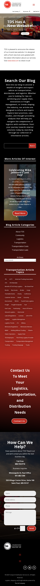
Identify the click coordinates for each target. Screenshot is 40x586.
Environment (8, 301)
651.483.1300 (20, 476)
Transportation (20, 242)
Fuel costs (8, 308)
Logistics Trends (9, 323)
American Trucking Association (24, 279)
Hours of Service (27, 308)
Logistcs (7, 319)
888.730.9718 (20, 464)
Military (23, 323)
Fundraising (16, 308)
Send (31, 528)
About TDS (23, 30)
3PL (6, 279)
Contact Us (19, 421)
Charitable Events (10, 294)
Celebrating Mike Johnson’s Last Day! (20, 172)
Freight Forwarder (16, 305)
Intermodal (21, 312)
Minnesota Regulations (11, 327)
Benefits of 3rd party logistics (13, 286)
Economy (26, 297)
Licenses (21, 316)
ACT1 (11, 279)
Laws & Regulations (10, 316)
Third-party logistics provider (24, 338)
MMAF (6, 330)
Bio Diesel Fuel (29, 286)
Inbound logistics (10, 312)
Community (20, 235)
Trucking (7, 345)
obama (30, 330)
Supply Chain (21, 334)
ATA (6, 283)
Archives (20, 257)
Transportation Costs (20, 246)
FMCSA (17, 301)
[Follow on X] (34, 567)
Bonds (7, 290)
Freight (7, 305)
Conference (27, 294)
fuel (25, 305)
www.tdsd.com (13, 61)
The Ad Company (20, 583)
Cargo (28, 290)
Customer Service (10, 297)
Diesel (19, 297)
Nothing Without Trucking (18, 330)
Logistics (20, 239)
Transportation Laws (20, 250)
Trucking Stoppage (17, 345)
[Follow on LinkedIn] (29, 567)
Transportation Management (24, 341)
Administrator (15, 179)
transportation (9, 341)
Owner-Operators (10, 334)
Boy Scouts (14, 290)
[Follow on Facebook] (25, 567)
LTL (18, 323)
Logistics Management (18, 319)
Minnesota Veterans (26, 327)
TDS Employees (9, 338)
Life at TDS (29, 316)
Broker (22, 290)
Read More (20, 213)
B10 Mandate (13, 283)
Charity (19, 294)
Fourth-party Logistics (27, 301)
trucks (28, 345)
